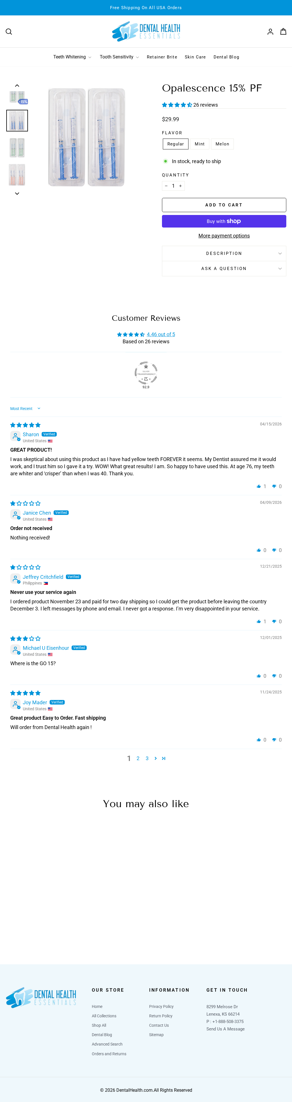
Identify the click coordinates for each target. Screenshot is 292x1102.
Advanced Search (107, 1044)
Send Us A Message (225, 1029)
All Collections (104, 1016)
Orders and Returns (109, 1054)
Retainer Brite (162, 57)
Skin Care (195, 57)
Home (97, 1006)
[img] (25, 425)
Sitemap (156, 1034)
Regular (175, 144)
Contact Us (159, 1025)
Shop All (99, 1025)
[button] (177, 105)
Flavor (172, 132)
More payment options (224, 236)
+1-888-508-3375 (228, 1021)
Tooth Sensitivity (117, 57)
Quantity (175, 175)
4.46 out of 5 (161, 334)
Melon (222, 144)
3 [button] (147, 758)
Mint (200, 144)
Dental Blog (226, 57)
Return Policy (161, 1016)
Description (224, 253)
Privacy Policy (161, 1006)
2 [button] (138, 758)
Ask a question (224, 268)
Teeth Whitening (70, 57)
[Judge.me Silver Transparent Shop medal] (146, 373)
